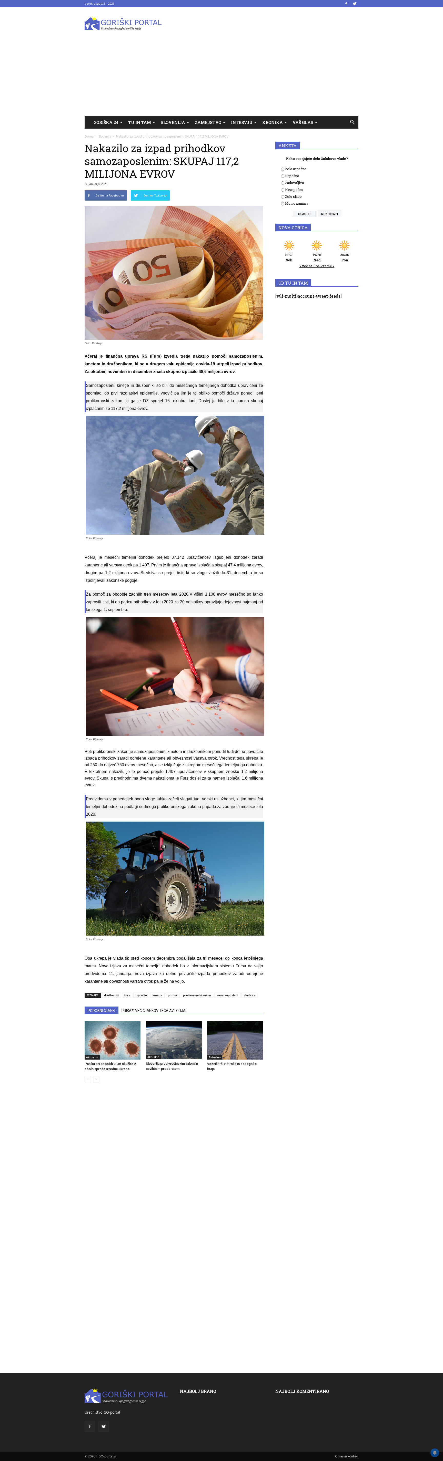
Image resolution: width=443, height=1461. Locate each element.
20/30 (344, 257)
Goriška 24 (106, 122)
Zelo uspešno (295, 169)
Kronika (272, 122)
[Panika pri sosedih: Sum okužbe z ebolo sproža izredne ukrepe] (112, 1040)
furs (127, 995)
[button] (352, 122)
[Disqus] (174, 1164)
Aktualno (92, 1057)
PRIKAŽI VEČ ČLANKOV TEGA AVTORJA (154, 1011)
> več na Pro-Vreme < (317, 266)
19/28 (317, 257)
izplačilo (141, 995)
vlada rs (249, 995)
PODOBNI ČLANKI (101, 1011)
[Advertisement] (221, 78)
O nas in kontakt (346, 1456)
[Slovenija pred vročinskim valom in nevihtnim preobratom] (174, 1040)
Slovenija (173, 122)
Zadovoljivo (294, 182)
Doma (89, 136)
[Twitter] (354, 3)
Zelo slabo (293, 196)
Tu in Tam (139, 122)
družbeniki (111, 995)
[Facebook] (346, 3)
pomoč (172, 995)
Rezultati (329, 214)
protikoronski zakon (197, 995)
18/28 (289, 257)
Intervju (242, 122)
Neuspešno (294, 189)
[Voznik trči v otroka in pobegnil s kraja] (235, 1040)
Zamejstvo (208, 122)
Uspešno (292, 175)
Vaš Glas (303, 122)
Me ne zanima (296, 203)
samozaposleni (227, 995)
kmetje (157, 995)
